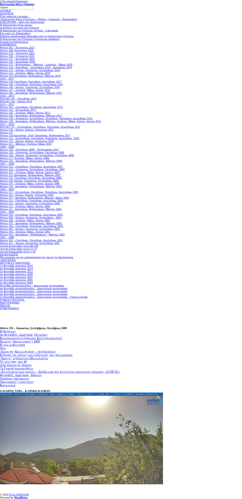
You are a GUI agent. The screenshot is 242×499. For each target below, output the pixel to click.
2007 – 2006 (7, 163)
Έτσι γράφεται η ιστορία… (15, 16)
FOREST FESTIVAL (12, 299)
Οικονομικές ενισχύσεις (17, 381)
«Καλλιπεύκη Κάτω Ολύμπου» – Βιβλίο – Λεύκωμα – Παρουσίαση (38, 19)
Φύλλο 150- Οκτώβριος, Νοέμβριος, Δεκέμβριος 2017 (31, 81)
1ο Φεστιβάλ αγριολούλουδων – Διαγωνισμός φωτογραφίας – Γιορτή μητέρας (44, 296)
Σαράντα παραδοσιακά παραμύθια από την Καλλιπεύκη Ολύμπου (37, 36)
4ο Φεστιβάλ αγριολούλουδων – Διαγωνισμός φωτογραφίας (33, 288)
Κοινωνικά (8, 385)
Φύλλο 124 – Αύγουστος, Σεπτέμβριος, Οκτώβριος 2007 (33, 169)
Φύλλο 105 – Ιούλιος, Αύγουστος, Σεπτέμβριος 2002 (30, 228)
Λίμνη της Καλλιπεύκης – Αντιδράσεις (28, 351)
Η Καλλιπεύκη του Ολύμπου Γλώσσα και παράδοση (30, 39)
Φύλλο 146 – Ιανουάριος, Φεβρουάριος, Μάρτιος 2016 (31, 92)
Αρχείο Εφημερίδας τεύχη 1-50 (17, 251)
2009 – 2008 (7, 146)
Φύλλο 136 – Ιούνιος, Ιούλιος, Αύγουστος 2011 (27, 129)
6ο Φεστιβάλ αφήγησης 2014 (16, 268)
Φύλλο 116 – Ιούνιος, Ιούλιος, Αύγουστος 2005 (27, 194)
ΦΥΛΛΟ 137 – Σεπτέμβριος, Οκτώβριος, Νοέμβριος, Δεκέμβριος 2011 (40, 126)
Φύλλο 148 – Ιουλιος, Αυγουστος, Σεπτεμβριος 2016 (30, 87)
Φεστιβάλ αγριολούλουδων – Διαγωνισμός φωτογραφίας (32, 285)
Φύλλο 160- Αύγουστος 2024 (16, 50)
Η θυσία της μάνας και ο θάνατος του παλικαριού (36, 355)
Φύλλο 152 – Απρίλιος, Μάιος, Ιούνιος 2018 (25, 73)
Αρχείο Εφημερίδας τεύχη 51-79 (18, 248)
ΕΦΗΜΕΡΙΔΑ (8, 44)
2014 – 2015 (7, 95)
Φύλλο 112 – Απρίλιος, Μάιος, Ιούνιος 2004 (25, 206)
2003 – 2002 (7, 211)
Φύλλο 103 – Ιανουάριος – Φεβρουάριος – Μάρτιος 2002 (32, 234)
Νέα (3, 348)
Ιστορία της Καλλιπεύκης (14, 41)
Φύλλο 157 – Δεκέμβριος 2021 (17, 58)
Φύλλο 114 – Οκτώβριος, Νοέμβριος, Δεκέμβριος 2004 (31, 200)
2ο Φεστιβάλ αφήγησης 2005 (16, 279)
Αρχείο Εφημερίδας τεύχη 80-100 (19, 245)
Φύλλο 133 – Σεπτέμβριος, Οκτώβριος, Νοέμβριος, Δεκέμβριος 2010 (39, 138)
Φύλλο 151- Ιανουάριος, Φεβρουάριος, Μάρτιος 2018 (30, 75)
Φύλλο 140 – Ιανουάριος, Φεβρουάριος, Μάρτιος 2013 (31, 115)
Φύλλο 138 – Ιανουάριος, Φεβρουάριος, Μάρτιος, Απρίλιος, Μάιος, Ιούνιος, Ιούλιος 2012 (50, 121)
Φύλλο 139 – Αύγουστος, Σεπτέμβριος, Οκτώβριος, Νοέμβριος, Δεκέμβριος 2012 (46, 118)
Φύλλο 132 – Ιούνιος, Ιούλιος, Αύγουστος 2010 (27, 141)
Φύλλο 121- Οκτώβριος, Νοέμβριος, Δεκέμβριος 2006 (31, 177)
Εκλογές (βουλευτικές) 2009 (20, 341)
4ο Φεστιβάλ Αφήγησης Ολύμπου (23, 334)
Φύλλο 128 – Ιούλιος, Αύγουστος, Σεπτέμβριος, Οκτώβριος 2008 (37, 155)
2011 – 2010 (7, 124)
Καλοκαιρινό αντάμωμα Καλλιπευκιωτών (31, 338)
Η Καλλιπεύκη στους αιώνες (16, 24)
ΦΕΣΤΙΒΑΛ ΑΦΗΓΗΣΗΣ (15, 262)
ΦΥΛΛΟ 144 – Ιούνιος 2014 (16, 101)
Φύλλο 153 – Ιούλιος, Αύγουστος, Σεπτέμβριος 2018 (30, 70)
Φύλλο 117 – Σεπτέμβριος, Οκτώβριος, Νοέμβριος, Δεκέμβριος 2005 (39, 192)
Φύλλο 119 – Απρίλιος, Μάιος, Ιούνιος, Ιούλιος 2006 (30, 183)
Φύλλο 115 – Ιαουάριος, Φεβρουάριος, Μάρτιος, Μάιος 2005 (35, 197)
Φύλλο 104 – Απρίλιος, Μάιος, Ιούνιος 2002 (25, 231)
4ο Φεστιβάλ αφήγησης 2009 (16, 274)
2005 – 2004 (7, 189)
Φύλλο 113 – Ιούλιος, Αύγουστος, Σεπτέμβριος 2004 (30, 203)
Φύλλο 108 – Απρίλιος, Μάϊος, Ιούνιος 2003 (25, 220)
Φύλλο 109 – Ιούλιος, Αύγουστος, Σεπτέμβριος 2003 (31, 217)
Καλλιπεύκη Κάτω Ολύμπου (17, 4)
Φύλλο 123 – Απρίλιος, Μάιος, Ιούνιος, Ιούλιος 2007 (30, 172)
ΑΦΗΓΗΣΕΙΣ (8, 260)
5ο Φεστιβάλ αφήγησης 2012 (16, 271)
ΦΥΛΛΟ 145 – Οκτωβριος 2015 (18, 98)
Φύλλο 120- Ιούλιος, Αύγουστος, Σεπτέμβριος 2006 (29, 180)
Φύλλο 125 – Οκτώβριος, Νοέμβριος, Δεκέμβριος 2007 (32, 166)
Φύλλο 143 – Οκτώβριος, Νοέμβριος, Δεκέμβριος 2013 (31, 107)
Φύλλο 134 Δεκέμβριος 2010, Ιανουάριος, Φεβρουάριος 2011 (35, 135)
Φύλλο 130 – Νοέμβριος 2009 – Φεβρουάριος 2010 (29, 149)
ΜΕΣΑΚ (5, 305)
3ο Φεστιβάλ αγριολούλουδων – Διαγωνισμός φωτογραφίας (33, 291)
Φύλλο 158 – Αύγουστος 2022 (17, 56)
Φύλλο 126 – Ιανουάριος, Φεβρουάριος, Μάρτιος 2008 (31, 160)
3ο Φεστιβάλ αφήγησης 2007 (16, 277)
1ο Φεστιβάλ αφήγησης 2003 (16, 282)
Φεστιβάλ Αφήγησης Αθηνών (20, 375)
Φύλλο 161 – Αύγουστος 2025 (17, 47)
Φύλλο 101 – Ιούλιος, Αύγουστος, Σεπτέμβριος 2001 (30, 243)
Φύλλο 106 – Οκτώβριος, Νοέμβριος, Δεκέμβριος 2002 (32, 226)
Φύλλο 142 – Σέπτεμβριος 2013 (18, 109)
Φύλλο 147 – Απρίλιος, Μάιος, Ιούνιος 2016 (25, 90)
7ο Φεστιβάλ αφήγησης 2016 (16, 265)
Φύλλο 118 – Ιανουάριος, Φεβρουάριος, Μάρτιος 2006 (31, 186)
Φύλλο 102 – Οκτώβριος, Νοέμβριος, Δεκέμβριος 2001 (31, 240)
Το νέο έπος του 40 (13, 361)
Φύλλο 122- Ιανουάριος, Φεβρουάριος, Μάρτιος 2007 (30, 175)
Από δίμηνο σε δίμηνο (15, 365)
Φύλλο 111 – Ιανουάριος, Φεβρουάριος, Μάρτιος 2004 (31, 209)
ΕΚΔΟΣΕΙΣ (7, 13)
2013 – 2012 (7, 104)
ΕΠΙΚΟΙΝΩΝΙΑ (9, 308)
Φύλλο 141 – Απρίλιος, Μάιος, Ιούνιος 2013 (25, 112)
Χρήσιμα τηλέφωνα (14, 378)
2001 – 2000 (7, 237)
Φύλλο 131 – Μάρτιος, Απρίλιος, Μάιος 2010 (26, 143)
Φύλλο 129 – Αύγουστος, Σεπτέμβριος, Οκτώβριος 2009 (32, 152)
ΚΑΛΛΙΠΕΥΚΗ (19, 494)
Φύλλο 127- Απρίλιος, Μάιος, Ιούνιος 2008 (25, 158)
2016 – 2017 (7, 78)
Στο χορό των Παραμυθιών (15, 33)
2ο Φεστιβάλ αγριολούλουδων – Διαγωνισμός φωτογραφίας (33, 294)
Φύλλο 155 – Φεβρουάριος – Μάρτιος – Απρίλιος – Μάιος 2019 (36, 64)
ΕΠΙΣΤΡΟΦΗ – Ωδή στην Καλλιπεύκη (22, 22)
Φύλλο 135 (6, 132)
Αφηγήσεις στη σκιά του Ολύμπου (19, 27)
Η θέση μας (8, 331)
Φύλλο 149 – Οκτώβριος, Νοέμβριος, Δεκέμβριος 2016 (31, 84)
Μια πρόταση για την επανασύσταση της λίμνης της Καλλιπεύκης (36, 257)
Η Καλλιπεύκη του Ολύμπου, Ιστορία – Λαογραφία (29, 30)
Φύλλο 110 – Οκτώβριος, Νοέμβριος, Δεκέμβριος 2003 (31, 214)
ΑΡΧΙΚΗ (5, 10)
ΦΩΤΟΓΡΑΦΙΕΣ (9, 302)
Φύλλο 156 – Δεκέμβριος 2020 (17, 61)
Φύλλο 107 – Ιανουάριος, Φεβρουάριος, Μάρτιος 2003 (31, 223)
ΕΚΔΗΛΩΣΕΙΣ (9, 254)
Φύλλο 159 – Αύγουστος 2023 (17, 53)
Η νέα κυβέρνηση (12, 344)
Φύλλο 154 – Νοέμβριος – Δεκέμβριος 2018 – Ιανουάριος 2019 (36, 67)
